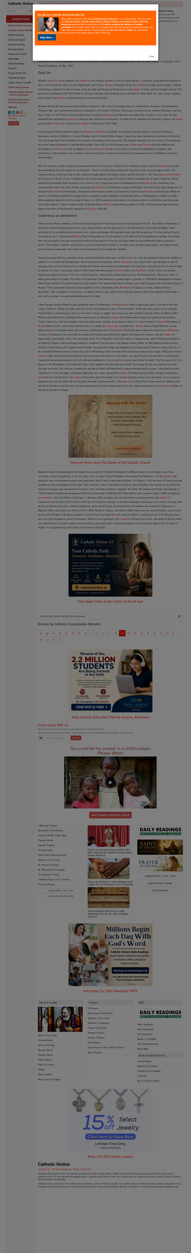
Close (151, 56)
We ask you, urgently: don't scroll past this (61, 14)
